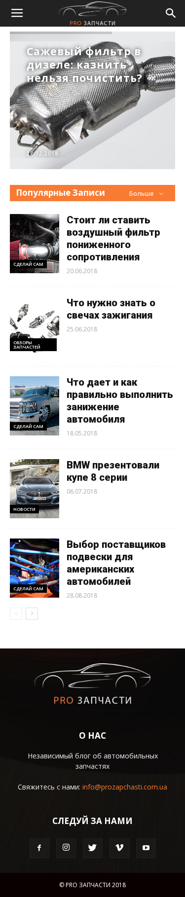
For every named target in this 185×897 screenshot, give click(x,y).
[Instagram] (66, 848)
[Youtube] (146, 848)
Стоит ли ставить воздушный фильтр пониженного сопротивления (113, 238)
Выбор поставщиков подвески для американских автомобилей (116, 562)
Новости (24, 509)
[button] (171, 13)
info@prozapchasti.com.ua (124, 786)
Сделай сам (28, 264)
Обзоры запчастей (26, 344)
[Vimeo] (119, 848)
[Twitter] (93, 848)
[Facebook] (39, 848)
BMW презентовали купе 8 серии (113, 471)
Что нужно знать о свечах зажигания (111, 309)
